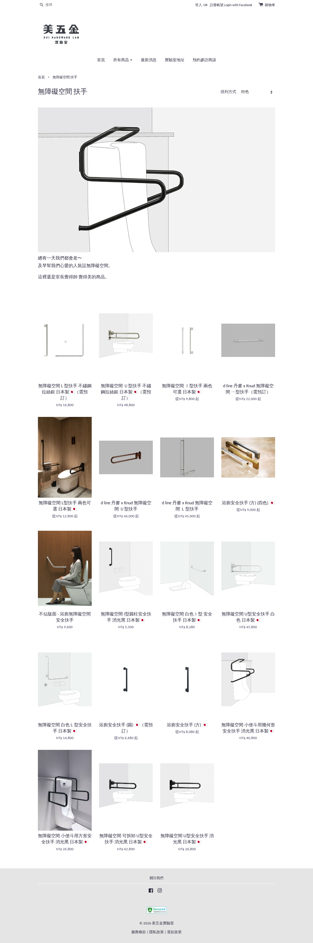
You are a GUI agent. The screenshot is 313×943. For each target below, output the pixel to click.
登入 (198, 5)
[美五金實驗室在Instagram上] (159, 892)
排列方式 (228, 92)
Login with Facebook (238, 5)
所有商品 (121, 60)
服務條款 (138, 932)
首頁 (101, 60)
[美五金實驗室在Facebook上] (151, 892)
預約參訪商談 (204, 60)
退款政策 (174, 932)
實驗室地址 (174, 60)
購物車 (270, 5)
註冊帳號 (217, 5)
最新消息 (148, 60)
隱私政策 (156, 932)
